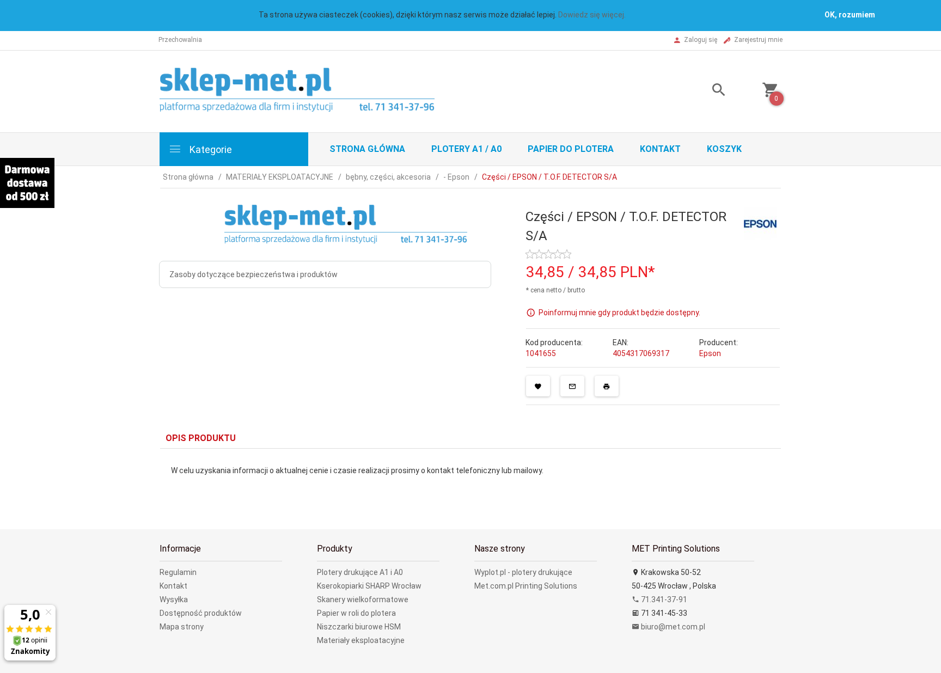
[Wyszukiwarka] (705, 91)
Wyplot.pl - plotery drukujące (523, 572)
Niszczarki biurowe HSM (359, 626)
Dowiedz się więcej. (592, 14)
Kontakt (660, 149)
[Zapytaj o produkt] (572, 386)
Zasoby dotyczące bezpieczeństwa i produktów (253, 274)
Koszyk (724, 149)
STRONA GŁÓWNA (367, 149)
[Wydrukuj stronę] (607, 386)
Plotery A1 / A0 (466, 149)
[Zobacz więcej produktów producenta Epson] (760, 223)
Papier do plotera (571, 149)
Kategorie (209, 149)
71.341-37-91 (663, 599)
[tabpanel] (470, 481)
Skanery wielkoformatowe (362, 599)
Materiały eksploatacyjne (361, 640)
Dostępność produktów (201, 613)
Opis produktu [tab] (201, 438)
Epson (710, 353)
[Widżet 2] (27, 183)
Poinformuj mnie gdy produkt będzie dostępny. (619, 312)
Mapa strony (182, 626)
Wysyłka (174, 599)
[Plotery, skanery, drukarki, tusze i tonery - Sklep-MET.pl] (311, 90)
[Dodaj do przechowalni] (538, 386)
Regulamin (178, 572)
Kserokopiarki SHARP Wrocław (369, 586)
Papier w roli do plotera (356, 613)
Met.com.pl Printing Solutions (525, 586)
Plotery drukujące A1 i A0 (360, 572)
